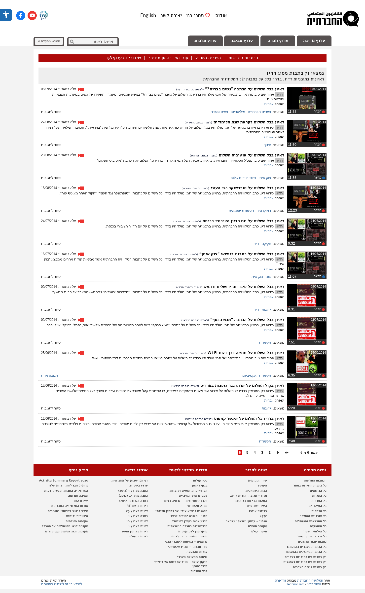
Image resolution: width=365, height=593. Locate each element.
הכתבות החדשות (243, 58)
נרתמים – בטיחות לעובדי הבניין (184, 541)
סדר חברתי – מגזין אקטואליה (186, 547)
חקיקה (266, 244)
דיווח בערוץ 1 (138, 526)
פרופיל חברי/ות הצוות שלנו (68, 485)
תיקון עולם (259, 531)
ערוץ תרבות (205, 40)
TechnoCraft (295, 584)
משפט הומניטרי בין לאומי (189, 536)
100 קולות (200, 480)
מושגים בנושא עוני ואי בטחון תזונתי (181, 511)
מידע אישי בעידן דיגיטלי (189, 521)
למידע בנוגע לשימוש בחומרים (61, 584)
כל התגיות (319, 495)
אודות (221, 15)
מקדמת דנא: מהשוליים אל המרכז (65, 526)
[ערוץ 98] (43, 16)
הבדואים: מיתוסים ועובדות (188, 490)
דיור (256, 244)
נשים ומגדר (219, 112)
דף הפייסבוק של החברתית (129, 480)
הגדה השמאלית (256, 490)
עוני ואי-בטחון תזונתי (168, 58)
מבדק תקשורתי (196, 506)
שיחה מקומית (257, 480)
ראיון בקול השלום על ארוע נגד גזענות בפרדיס (241, 385)
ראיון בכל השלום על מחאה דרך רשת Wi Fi (245, 353)
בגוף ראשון (199, 485)
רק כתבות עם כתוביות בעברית (306, 557)
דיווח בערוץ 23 (137, 511)
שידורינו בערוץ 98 (124, 58)
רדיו (280, 94)
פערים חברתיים (259, 112)
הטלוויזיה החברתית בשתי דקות (66, 490)
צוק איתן (264, 178)
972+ (263, 516)
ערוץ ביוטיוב (138, 485)
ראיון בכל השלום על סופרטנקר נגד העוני (246, 188)
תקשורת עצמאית (241, 211)
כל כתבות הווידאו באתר (310, 485)
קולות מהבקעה (196, 552)
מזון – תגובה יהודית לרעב (248, 495)
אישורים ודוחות (77, 516)
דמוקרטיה (263, 211)
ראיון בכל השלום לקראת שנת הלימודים (248, 122)
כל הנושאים (318, 490)
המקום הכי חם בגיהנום (251, 501)
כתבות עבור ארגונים (312, 541)
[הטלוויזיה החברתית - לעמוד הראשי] (332, 20)
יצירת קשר (171, 15)
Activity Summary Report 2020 (63, 480)
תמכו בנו (195, 15)
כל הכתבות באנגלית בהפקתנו (306, 552)
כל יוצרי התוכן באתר (312, 536)
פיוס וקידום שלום (243, 178)
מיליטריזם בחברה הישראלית (187, 526)
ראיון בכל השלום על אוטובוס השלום (251, 155)
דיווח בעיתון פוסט (135, 531)
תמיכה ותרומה (78, 495)
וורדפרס (280, 580)
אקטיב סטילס (257, 526)
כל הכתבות (319, 511)
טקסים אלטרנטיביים (193, 495)
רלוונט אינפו (258, 511)
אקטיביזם (249, 375)
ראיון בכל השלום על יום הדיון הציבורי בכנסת (242, 221)
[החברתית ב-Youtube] (32, 15)
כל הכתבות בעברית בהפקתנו (307, 547)
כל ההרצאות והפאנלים (311, 521)
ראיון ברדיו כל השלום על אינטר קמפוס (248, 418)
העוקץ (262, 485)
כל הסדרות (319, 501)
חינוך (267, 145)
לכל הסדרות (198, 571)
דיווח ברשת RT (137, 506)
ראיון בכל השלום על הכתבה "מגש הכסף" (246, 320)
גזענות (266, 309)
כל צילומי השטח (315, 531)
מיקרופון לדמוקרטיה (192, 531)
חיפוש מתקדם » (49, 41)
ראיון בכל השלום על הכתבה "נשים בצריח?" (244, 89)
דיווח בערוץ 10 (137, 521)
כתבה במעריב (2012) (133, 495)
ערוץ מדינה (314, 40)
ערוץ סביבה (241, 40)
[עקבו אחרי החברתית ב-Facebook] (20, 15)
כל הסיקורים (318, 506)
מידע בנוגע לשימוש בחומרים (68, 511)
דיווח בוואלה (138, 536)
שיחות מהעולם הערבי (192, 557)
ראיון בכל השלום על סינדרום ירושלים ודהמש (243, 287)
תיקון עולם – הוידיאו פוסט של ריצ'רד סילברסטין (180, 564)
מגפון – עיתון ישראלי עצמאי (246, 521)
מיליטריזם (237, 112)
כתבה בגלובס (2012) (133, 501)
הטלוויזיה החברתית (310, 580)
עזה (268, 277)
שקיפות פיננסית (77, 521)
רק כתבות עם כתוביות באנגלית (305, 562)
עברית (268, 104)
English (148, 15)
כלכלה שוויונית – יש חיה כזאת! (184, 501)
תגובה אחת (49, 375)
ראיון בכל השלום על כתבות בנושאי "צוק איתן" (241, 254)
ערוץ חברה (278, 40)
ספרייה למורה (208, 58)
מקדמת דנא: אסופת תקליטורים (66, 531)
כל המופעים (318, 526)
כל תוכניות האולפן (313, 516)
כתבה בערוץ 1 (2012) (133, 490)
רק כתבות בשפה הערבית (310, 567)
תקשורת (265, 342)
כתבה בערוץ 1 (138, 516)
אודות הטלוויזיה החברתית (69, 506)
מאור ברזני (314, 584)
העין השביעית (257, 506)
